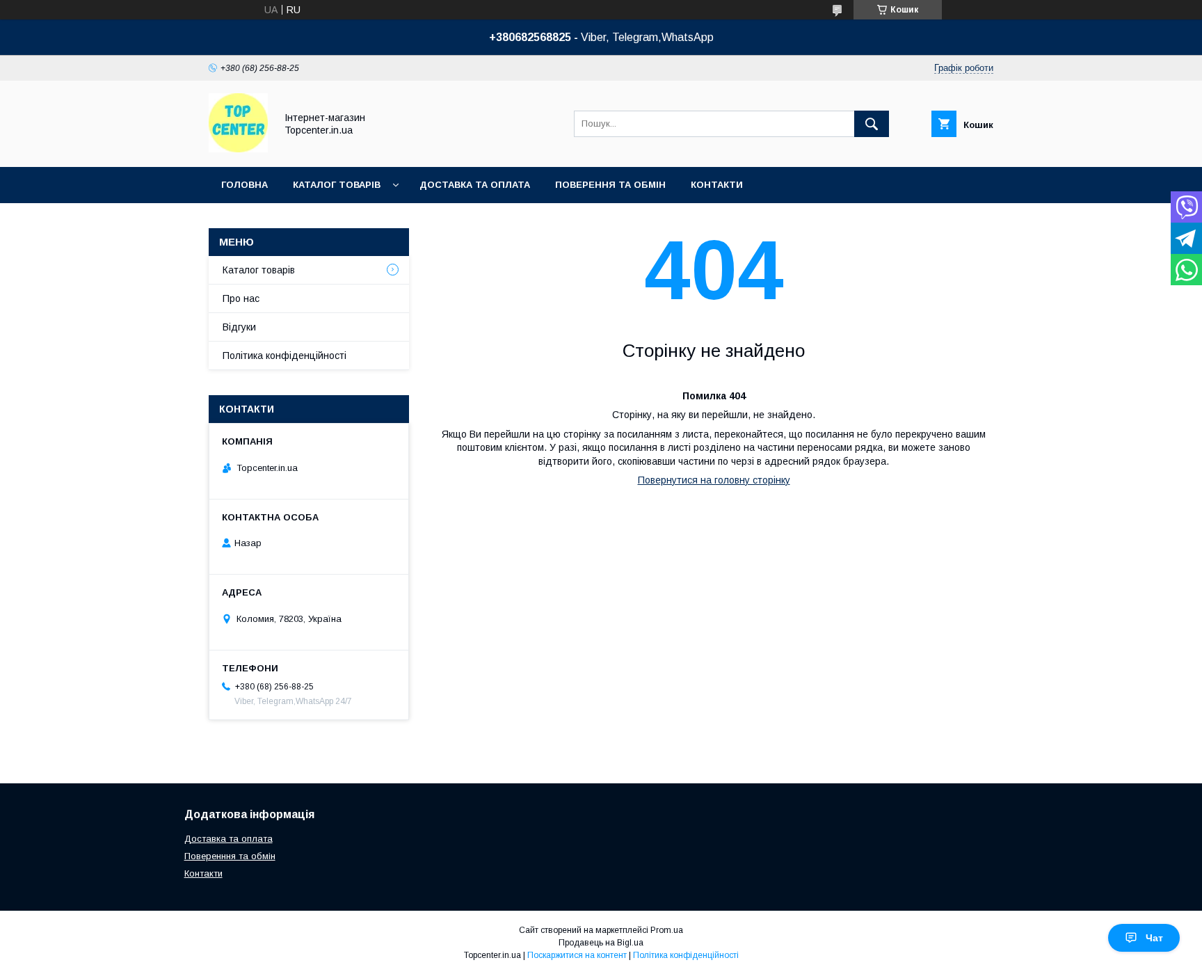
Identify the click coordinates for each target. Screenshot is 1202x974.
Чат (1154, 937)
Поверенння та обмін (229, 856)
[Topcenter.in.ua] (238, 148)
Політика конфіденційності (284, 355)
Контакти (717, 184)
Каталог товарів (336, 184)
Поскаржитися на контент (577, 955)
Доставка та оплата (474, 184)
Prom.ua (666, 930)
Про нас (241, 298)
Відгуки (239, 327)
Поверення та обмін (610, 184)
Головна (244, 184)
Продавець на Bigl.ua (601, 943)
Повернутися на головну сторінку (714, 480)
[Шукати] (871, 124)
